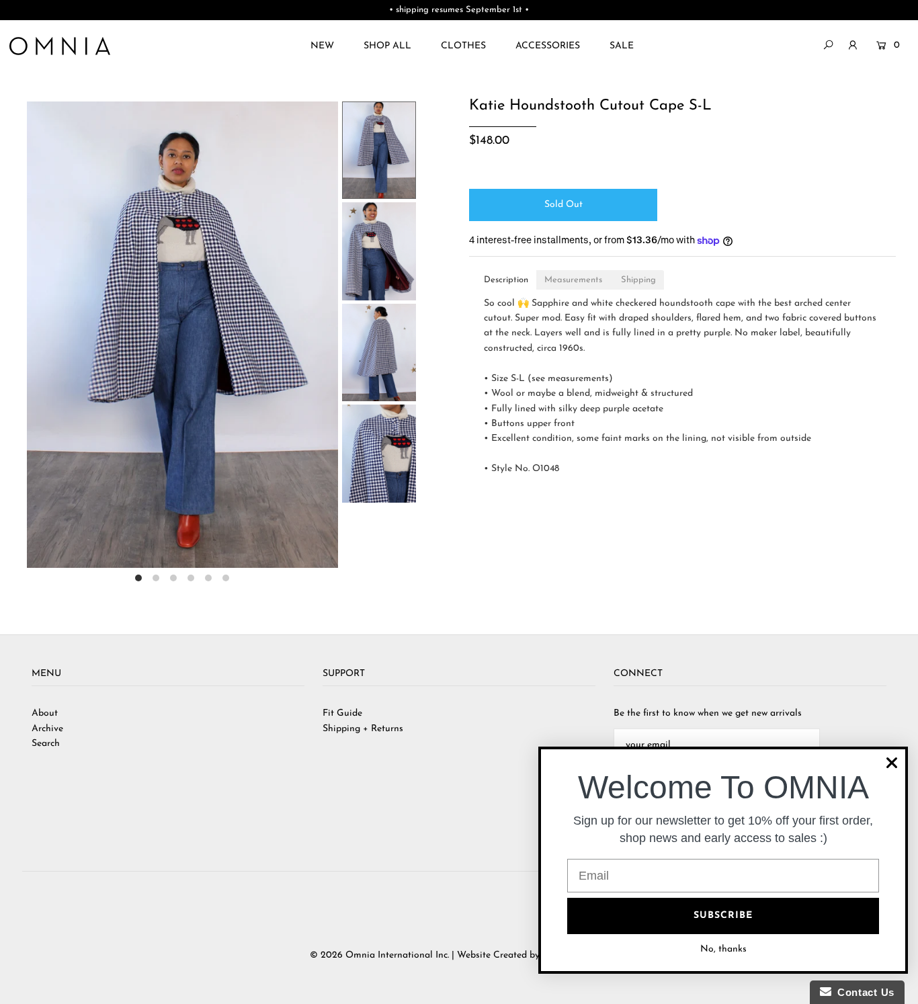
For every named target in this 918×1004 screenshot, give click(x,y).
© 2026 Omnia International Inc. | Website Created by (426, 955)
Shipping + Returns (363, 729)
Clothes (463, 46)
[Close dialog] (892, 762)
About (45, 713)
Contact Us (862, 992)
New (322, 46)
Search (46, 744)
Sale (622, 46)
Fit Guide (342, 713)
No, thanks (723, 949)
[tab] (506, 280)
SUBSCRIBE (723, 916)
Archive (47, 729)
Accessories (547, 46)
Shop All (387, 46)
